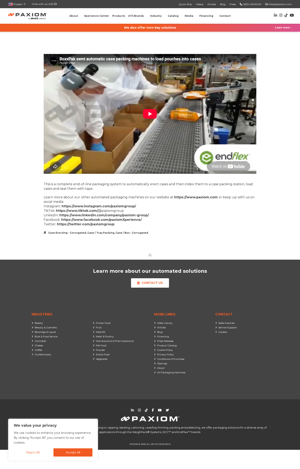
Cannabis (40, 340)
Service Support (227, 327)
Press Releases (165, 340)
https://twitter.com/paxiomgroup (85, 224)
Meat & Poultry (105, 336)
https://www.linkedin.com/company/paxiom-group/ (104, 215)
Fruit (99, 327)
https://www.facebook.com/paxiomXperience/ (101, 220)
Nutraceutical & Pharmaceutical (115, 340)
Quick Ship (185, 4)
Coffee (38, 349)
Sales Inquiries (226, 322)
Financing (163, 336)
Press (233, 4)
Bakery (39, 322)
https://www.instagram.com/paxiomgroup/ (99, 206)
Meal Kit (100, 331)
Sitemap (162, 363)
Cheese (39, 345)
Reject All (33, 452)
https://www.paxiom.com (196, 197)
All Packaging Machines (171, 372)
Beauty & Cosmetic (46, 327)
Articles (211, 4)
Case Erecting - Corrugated (67, 232)
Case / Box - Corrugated (132, 232)
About (161, 367)
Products (118, 15)
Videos (199, 4)
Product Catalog (167, 345)
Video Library (165, 322)
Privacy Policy (165, 354)
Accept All (73, 452)
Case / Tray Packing (100, 232)
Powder (100, 349)
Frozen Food (103, 322)
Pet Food (101, 345)
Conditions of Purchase (170, 358)
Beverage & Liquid (45, 331)
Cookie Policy (165, 349)
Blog (223, 4)
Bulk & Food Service (46, 336)
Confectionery (43, 354)
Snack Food (102, 354)
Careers (222, 331)
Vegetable (101, 358)
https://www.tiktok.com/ (77, 211)
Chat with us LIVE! (43, 4)
